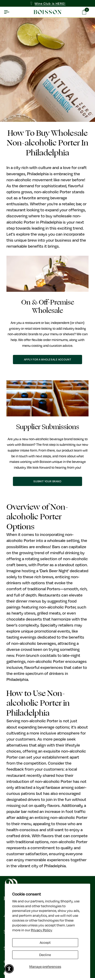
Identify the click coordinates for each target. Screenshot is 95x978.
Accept (45, 942)
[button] (9, 968)
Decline (45, 954)
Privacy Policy (41, 930)
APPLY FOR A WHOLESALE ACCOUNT (47, 359)
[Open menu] (11, 12)
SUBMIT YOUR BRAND (47, 481)
